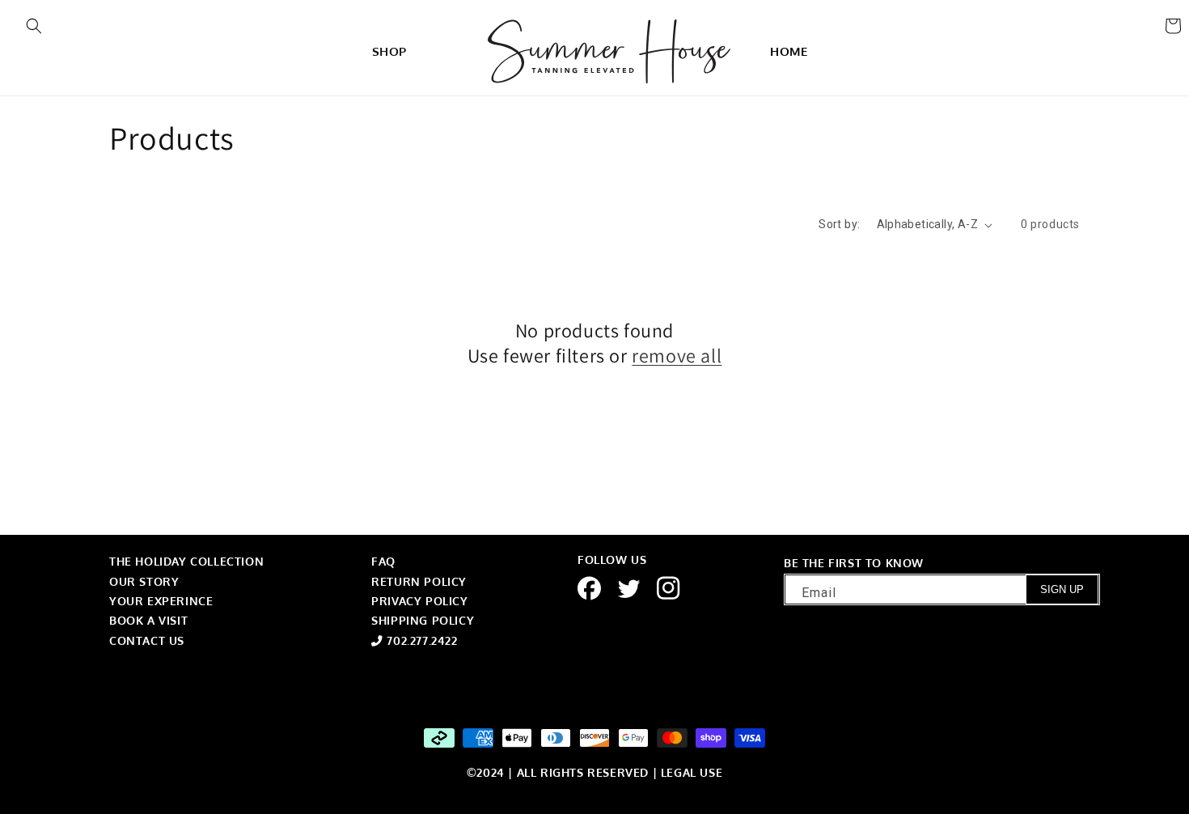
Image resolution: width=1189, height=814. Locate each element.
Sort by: (839, 224)
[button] (34, 26)
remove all (676, 355)
